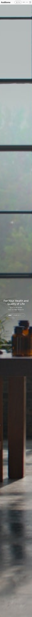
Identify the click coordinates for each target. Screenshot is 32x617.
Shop (19, 2)
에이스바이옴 (5, 2)
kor (24, 2)
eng (27, 2)
